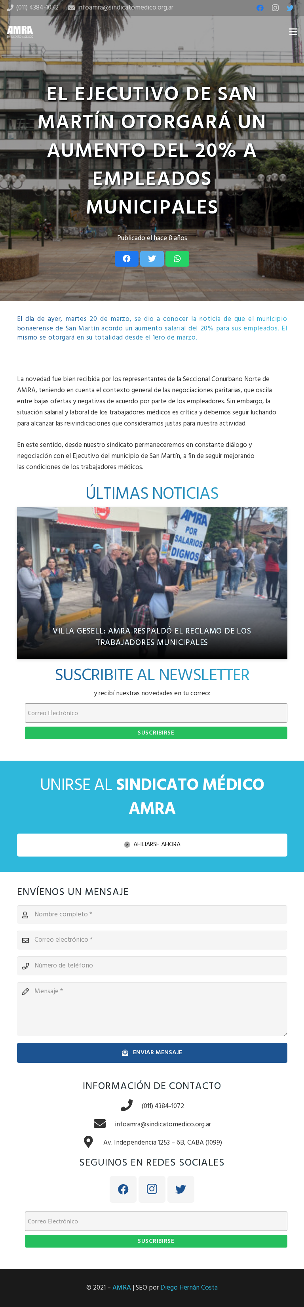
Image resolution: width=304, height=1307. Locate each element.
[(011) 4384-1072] (131, 1106)
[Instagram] (275, 8)
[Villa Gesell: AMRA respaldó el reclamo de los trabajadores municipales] (152, 583)
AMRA (121, 1287)
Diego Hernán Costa (189, 1287)
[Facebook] (260, 8)
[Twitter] (290, 8)
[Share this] (127, 259)
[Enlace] (20, 32)
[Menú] (293, 32)
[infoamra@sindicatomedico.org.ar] (104, 1125)
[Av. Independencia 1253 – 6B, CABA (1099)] (92, 1143)
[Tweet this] (152, 259)
